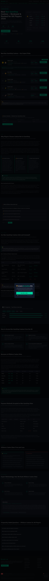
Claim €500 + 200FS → (24, 293)
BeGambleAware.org (29, 295)
